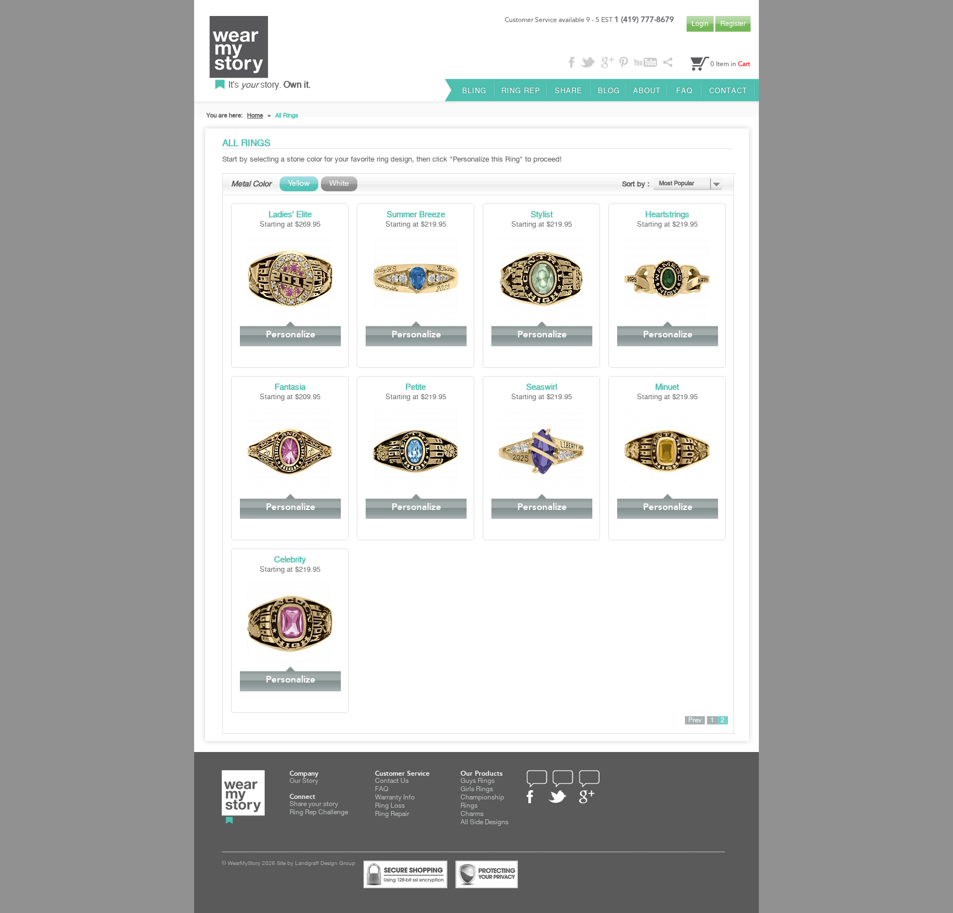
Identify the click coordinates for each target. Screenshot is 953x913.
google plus (587, 796)
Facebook (571, 62)
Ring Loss (390, 806)
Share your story (314, 804)
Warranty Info (395, 797)
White (339, 183)
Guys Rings (478, 781)
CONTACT (728, 91)
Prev (695, 720)
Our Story (304, 781)
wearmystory (243, 797)
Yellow (299, 183)
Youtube (645, 61)
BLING (474, 91)
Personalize (290, 334)
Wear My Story (239, 52)
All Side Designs (484, 822)
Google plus (607, 63)
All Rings (286, 115)
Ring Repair (392, 814)
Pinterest (623, 62)
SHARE (568, 91)
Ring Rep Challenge (319, 812)
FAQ (684, 91)
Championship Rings (482, 801)
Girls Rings (477, 789)
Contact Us (392, 781)
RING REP (520, 91)
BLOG (609, 91)
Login (700, 24)
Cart (744, 64)
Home (255, 115)
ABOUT (647, 91)
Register (733, 24)
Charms (472, 814)
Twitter (587, 62)
